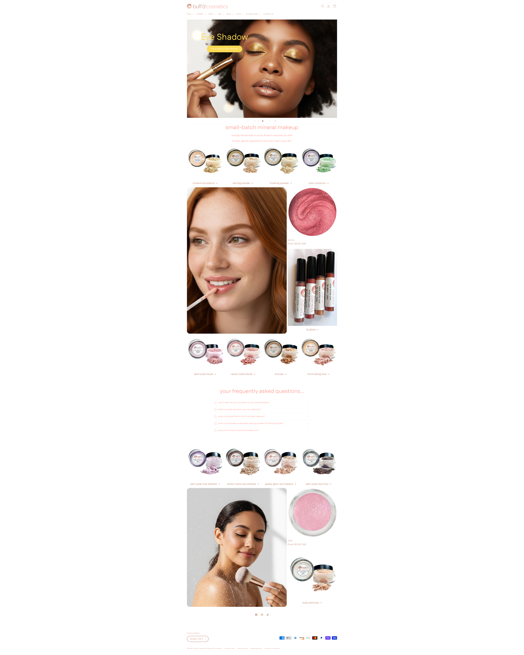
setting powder (241, 183)
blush (290, 541)
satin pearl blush (203, 374)
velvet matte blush (241, 374)
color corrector (317, 183)
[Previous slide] (248, 121)
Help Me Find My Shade (262, 76)
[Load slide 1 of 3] (254, 121)
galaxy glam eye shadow (279, 484)
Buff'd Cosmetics (199, 648)
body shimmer (311, 602)
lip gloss (310, 329)
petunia (291, 240)
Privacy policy (230, 648)
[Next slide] (269, 121)
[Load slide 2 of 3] (259, 121)
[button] (190, 14)
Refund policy (242, 648)
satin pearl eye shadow (203, 484)
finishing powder (279, 183)
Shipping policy (256, 648)
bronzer (279, 374)
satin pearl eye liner (317, 484)
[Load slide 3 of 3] (263, 121)
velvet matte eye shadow (241, 484)
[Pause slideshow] (276, 121)
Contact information (272, 648)
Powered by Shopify (214, 648)
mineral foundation (204, 183)
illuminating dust (317, 374)
